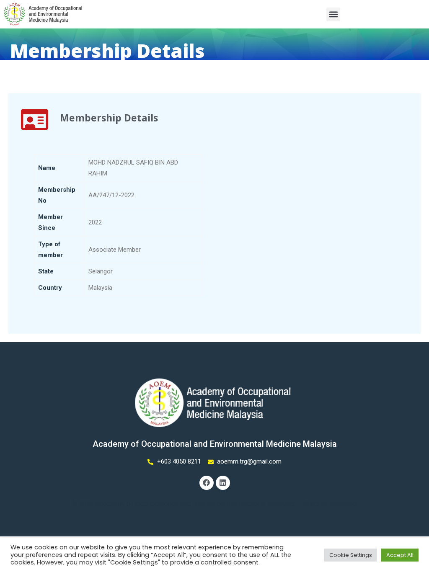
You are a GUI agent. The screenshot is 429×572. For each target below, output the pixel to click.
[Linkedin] (223, 483)
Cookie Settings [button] (350, 555)
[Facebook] (206, 483)
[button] (333, 14)
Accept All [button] (399, 555)
